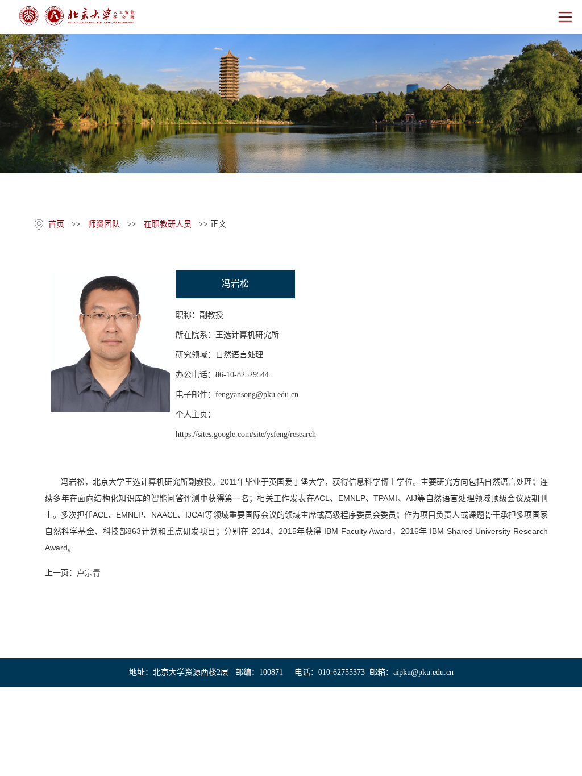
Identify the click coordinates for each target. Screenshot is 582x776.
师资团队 (104, 224)
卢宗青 (89, 573)
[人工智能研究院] (77, 16)
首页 (56, 224)
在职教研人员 (168, 224)
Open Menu (565, 17)
